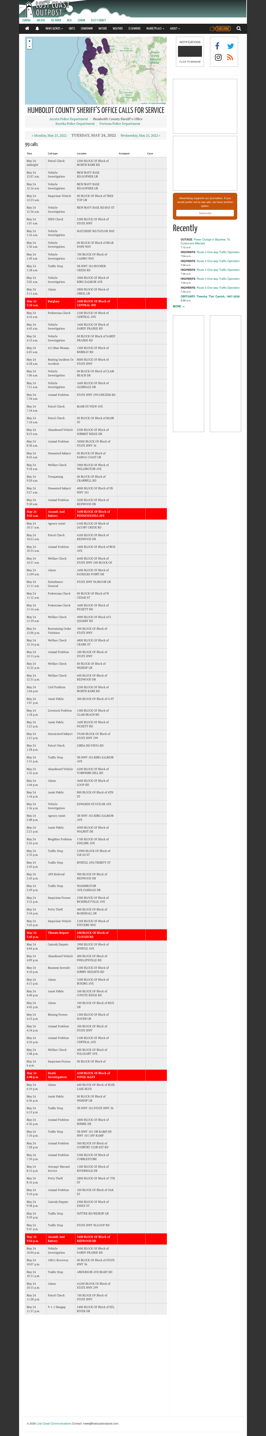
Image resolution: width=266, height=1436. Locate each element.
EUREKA (26, 20)
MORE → (179, 306)
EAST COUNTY (98, 20)
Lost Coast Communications (54, 1423)
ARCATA (41, 20)
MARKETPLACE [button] (154, 28)
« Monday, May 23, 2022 (49, 135)
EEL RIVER (56, 20)
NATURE (103, 28)
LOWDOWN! (87, 28)
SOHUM (81, 20)
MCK (69, 20)
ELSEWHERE (135, 28)
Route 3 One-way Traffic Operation (218, 252)
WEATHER (118, 28)
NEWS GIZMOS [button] (53, 28)
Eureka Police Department (75, 124)
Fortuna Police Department (120, 124)
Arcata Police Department (68, 119)
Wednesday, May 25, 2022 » (140, 135)
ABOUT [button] (174, 28)
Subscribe (205, 213)
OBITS (72, 28)
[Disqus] (96, 1367)
